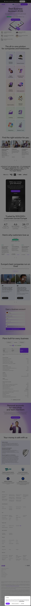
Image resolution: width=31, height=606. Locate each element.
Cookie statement (21, 601)
